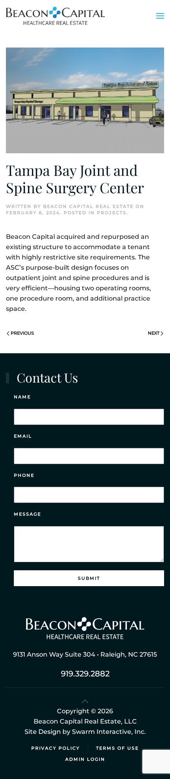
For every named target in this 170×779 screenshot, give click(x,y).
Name (22, 397)
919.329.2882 (85, 673)
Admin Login (85, 759)
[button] (160, 16)
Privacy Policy (55, 748)
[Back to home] (55, 16)
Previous (22, 333)
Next (153, 333)
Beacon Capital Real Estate (88, 206)
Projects (112, 212)
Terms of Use (117, 748)
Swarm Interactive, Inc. (109, 731)
